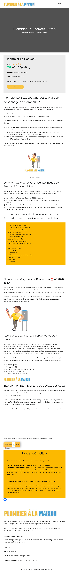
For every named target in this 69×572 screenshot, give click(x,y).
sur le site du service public (53, 409)
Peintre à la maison (34, 569)
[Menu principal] (63, 4)
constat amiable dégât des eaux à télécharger (42, 400)
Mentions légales (46, 569)
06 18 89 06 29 (21, 67)
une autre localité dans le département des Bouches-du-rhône (31, 439)
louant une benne (54, 353)
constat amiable (29, 404)
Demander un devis (15, 87)
